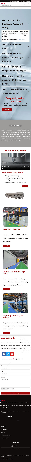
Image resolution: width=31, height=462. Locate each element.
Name (2, 365)
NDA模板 (21, 39)
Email (2, 371)
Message (3, 377)
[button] (24, 4)
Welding (3, 432)
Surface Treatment (6, 435)
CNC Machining (5, 429)
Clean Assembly (5, 438)
